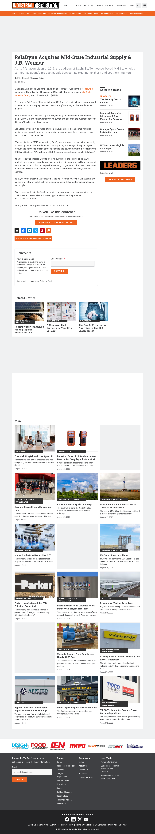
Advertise (54, 825)
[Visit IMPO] (77, 746)
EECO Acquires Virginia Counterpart (112, 147)
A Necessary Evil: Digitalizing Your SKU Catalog (59, 328)
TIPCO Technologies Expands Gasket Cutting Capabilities (119, 711)
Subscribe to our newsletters (56, 222)
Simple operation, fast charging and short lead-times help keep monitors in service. (75, 464)
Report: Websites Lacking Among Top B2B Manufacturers (29, 329)
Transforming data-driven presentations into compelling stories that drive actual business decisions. (34, 462)
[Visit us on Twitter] (80, 819)
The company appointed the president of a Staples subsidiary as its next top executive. (34, 560)
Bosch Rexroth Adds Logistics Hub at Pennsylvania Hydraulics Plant (76, 607)
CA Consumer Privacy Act (105, 825)
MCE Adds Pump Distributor (114, 555)
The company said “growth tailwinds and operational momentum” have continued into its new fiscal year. (34, 717)
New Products (65, 451)
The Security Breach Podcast (110, 101)
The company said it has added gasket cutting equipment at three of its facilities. (120, 718)
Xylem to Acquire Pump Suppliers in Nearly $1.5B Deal (75, 655)
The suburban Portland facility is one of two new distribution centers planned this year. (34, 515)
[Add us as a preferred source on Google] (48, 230)
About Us (32, 825)
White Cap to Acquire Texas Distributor (77, 707)
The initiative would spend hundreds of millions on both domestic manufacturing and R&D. (119, 666)
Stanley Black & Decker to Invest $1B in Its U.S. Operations (120, 658)
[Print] (17, 230)
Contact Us (43, 825)
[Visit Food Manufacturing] (39, 746)
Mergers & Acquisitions (69, 500)
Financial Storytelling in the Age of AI (34, 456)
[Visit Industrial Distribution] (96, 746)
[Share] (23, 230)
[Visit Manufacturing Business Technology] (134, 746)
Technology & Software (23, 322)
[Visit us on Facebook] (67, 819)
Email (14, 767)
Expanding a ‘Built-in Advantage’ (116, 603)
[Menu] (144, 5)
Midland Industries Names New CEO (33, 555)
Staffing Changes (23, 550)
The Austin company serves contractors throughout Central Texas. (74, 712)
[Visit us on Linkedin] (73, 819)
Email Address (58, 259)
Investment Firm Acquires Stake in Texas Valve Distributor (118, 506)
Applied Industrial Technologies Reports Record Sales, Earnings (31, 709)
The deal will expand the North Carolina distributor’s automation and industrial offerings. (74, 511)
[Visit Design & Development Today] (20, 746)
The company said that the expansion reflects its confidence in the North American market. (77, 613)
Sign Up (19, 779)
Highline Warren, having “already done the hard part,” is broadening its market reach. (120, 607)
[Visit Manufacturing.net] (115, 746)
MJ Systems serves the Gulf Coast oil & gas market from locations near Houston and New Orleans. (120, 561)
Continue (59, 271)
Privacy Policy (67, 825)
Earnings (20, 703)
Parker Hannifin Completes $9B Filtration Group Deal (31, 604)
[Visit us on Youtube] (86, 819)
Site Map (123, 825)
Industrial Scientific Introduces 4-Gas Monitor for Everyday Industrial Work (111, 116)
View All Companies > (120, 180)
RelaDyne (88, 89)
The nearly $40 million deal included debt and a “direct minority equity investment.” (120, 512)
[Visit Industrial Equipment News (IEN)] (57, 746)
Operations (53, 321)
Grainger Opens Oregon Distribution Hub (112, 130)
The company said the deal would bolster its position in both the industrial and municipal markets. (76, 663)
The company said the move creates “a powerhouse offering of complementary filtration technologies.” (32, 612)
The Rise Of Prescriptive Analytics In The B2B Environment (92, 328)
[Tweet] (35, 230)
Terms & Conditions (84, 825)
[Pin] (42, 230)
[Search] (138, 5)
